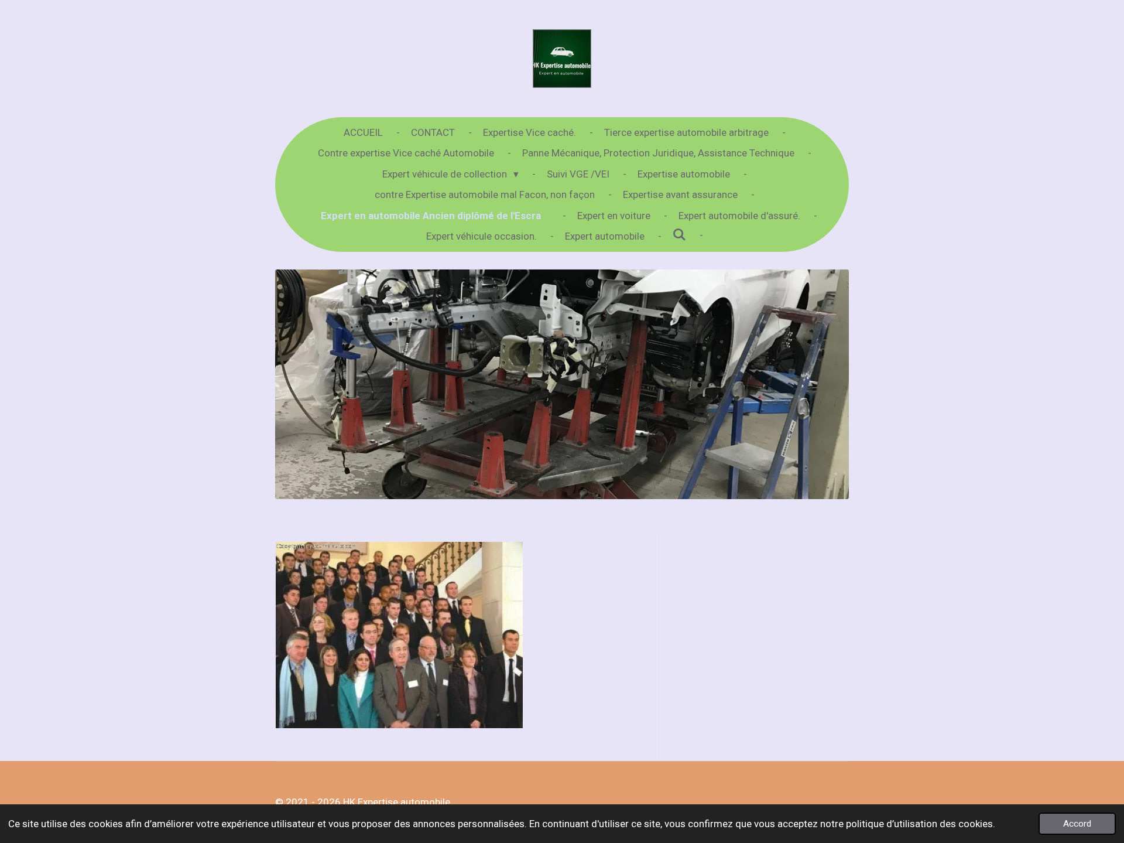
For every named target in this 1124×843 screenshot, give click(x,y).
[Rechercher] (679, 235)
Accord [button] (1077, 823)
